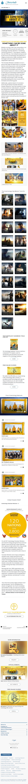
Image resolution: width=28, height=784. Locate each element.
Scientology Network (19, 757)
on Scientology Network (6, 727)
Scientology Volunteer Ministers (9, 503)
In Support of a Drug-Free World (8, 772)
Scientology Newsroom (6, 761)
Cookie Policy (12, 780)
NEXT (24, 626)
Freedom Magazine (5, 768)
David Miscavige (16, 761)
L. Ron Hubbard (4, 757)
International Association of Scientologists (10, 767)
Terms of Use (18, 780)
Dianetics (11, 757)
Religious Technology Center (7, 763)
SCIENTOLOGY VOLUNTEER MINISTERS (14, 612)
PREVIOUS (4, 626)
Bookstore (3, 731)
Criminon (3, 770)
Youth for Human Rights (18, 774)
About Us (3, 724)
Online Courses (5, 733)
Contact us (15, 747)
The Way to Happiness (21, 768)
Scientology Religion (5, 759)
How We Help (4, 7)
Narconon (8, 770)
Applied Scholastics (16, 770)
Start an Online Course (20, 763)
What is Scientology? (6, 729)
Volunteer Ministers (21, 627)
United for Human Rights (6, 774)
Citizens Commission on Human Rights (7, 628)
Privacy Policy (7, 780)
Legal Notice (24, 780)
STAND (12, 768)
